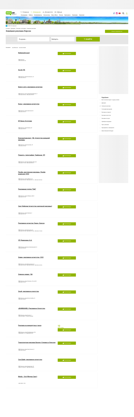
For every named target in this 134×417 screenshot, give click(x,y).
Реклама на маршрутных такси (29, 325)
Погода (61, 15)
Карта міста (67, 15)
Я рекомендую (67, 53)
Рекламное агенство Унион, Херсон (31, 223)
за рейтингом (15, 47)
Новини (26, 12)
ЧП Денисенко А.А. (25, 240)
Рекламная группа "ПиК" (27, 189)
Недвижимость (38, 15)
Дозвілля (49, 12)
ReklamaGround (24, 53)
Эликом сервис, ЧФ (25, 274)
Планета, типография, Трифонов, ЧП (31, 155)
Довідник (37, 12)
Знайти (88, 39)
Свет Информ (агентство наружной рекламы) (35, 206)
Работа (31, 15)
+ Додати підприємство (116, 31)
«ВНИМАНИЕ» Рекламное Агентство (31, 308)
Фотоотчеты (47, 15)
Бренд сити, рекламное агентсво (30, 87)
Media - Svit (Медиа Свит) (27, 376)
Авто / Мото (54, 15)
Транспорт (81, 15)
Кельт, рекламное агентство (28, 104)
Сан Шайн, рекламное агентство (30, 359)
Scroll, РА (21, 70)
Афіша (59, 12)
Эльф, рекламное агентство (28, 291)
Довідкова (74, 15)
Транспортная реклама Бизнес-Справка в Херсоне (36, 342)
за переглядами (22, 47)
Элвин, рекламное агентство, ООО (31, 257)
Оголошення (24, 15)
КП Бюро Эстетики (25, 121)
